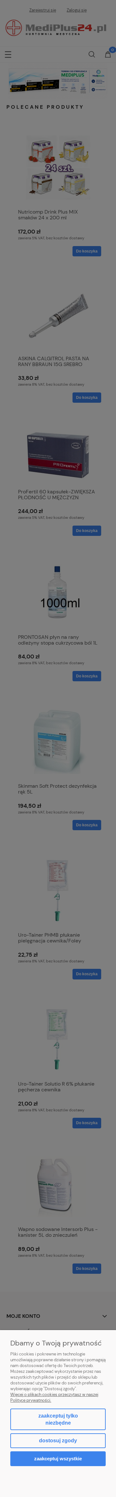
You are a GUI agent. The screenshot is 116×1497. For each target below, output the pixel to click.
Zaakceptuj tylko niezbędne (58, 1419)
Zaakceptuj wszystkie (58, 1458)
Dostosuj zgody (58, 1440)
